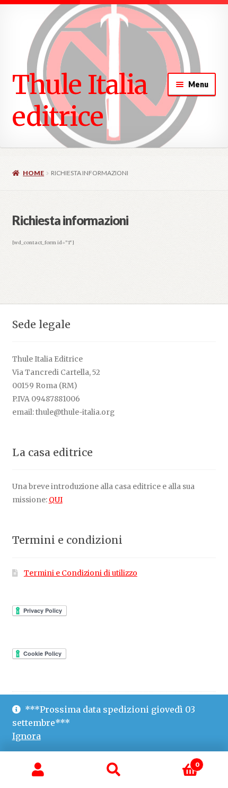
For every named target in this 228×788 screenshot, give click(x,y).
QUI (56, 499)
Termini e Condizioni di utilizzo (80, 573)
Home (33, 173)
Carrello (175, 760)
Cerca (114, 770)
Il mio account (38, 770)
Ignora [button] (26, 736)
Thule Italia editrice (79, 100)
